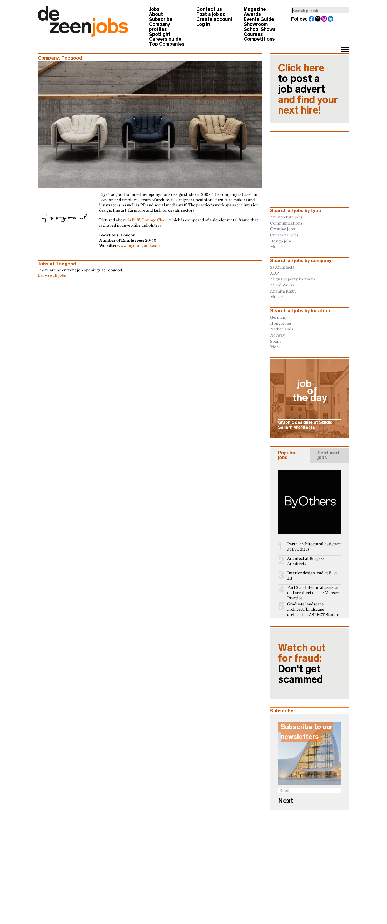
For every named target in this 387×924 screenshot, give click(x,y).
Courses (253, 34)
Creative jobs (282, 228)
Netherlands (281, 329)
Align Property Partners (292, 278)
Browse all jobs (52, 275)
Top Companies (167, 44)
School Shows (260, 29)
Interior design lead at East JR (312, 575)
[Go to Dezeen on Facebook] (312, 19)
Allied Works (282, 285)
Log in (203, 24)
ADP (274, 273)
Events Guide (259, 19)
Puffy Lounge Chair (149, 219)
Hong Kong (280, 323)
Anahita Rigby (283, 291)
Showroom (256, 24)
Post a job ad (211, 14)
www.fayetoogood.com (138, 245)
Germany (278, 317)
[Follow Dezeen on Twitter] (318, 19)
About (156, 14)
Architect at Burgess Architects (305, 561)
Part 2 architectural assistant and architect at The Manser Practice (314, 592)
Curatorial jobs (284, 234)
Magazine (255, 9)
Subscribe (160, 19)
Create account (214, 19)
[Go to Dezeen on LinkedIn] (331, 19)
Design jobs (281, 241)
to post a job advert (308, 89)
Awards (252, 14)
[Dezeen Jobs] (83, 35)
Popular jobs (287, 455)
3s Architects (282, 267)
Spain (275, 341)
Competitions (259, 39)
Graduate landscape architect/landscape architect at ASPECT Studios (313, 609)
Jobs (154, 9)
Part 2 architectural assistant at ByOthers (314, 546)
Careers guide (165, 39)
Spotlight (159, 34)
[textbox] (320, 10)
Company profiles (159, 27)
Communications (286, 223)
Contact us (209, 9)
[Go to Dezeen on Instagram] (324, 19)
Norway (277, 335)
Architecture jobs (286, 217)
